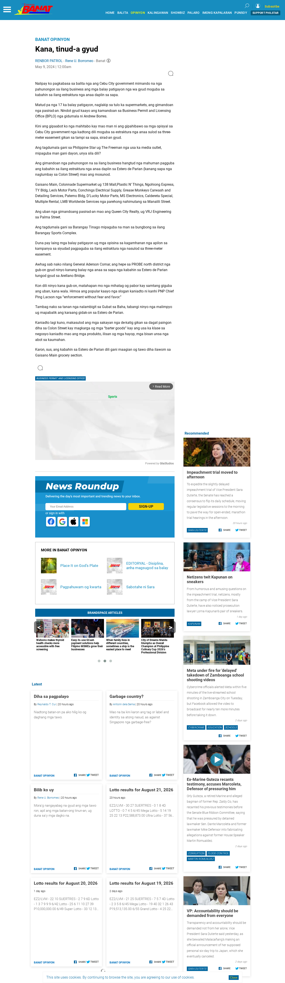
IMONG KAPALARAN (217, 13)
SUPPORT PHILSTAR (265, 12)
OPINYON (138, 13)
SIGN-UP (146, 506)
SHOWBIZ (178, 13)
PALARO (193, 13)
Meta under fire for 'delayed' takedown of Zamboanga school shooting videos (215, 675)
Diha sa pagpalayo (51, 696)
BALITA (122, 13)
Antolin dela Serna (124, 704)
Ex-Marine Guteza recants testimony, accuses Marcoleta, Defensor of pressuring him (214, 784)
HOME (110, 13)
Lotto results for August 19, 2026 (141, 883)
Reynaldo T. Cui (46, 704)
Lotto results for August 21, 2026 (141, 789)
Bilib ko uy (44, 789)
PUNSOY (240, 13)
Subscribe (272, 6)
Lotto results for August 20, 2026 (66, 883)
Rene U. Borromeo (79, 61)
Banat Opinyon (52, 39)
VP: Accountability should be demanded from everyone (212, 913)
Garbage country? (126, 696)
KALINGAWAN (158, 13)
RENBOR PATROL (49, 61)
